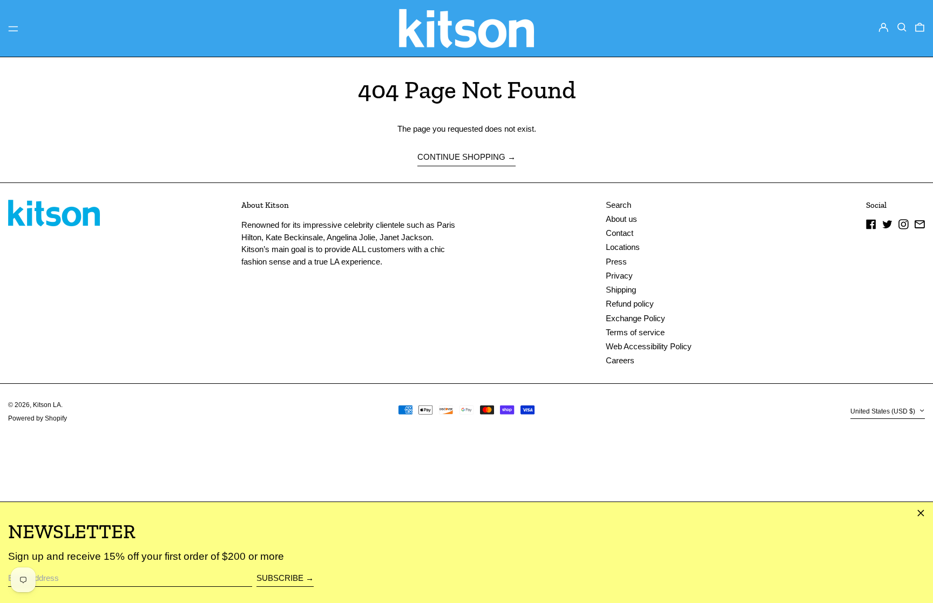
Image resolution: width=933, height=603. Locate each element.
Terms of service (635, 332)
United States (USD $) (883, 411)
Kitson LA (47, 405)
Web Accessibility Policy (649, 346)
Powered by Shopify (37, 418)
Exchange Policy (635, 318)
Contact (619, 233)
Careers (620, 360)
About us (621, 218)
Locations (623, 247)
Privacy (619, 275)
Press (616, 261)
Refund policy (630, 303)
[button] (902, 27)
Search (618, 204)
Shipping (621, 289)
